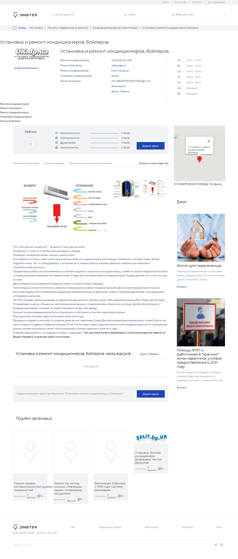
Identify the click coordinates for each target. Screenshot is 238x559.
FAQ (72, 527)
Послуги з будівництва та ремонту (68, 28)
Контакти (197, 2)
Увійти (165, 2)
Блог (219, 527)
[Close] (208, 141)
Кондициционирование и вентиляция (115, 28)
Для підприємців (216, 2)
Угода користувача (110, 527)
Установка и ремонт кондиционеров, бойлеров (170, 28)
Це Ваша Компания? (26, 68)
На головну (36, 28)
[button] (199, 159)
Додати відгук (150, 145)
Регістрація (180, 2)
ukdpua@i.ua (118, 66)
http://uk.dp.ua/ (120, 71)
